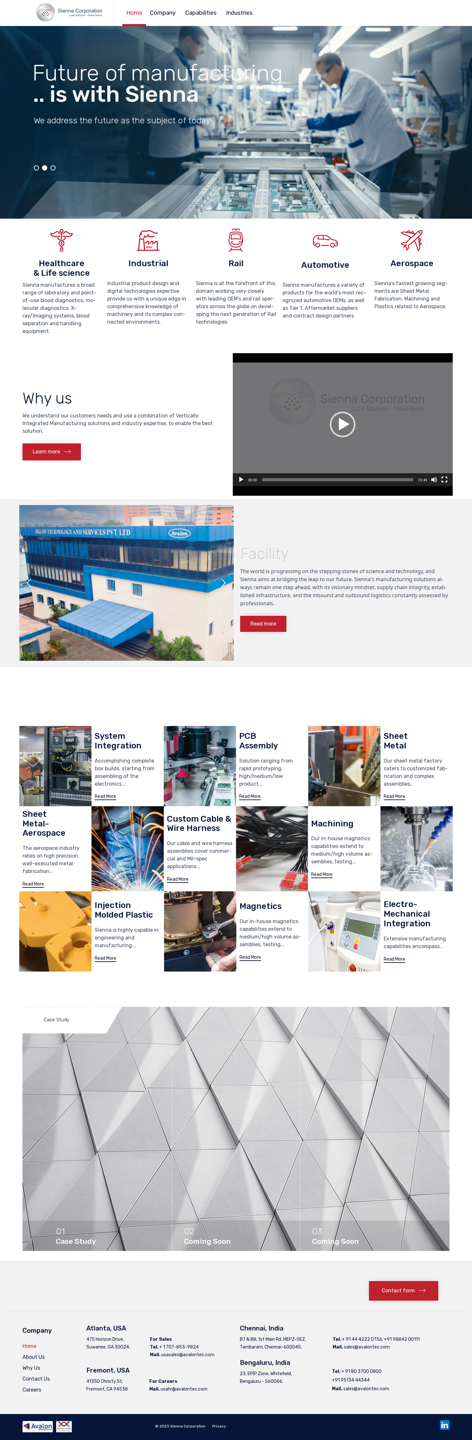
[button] (51, 451)
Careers (31, 1390)
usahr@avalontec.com (184, 1389)
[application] (343, 424)
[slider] (337, 479)
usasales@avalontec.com (187, 1354)
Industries (239, 12)
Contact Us (36, 1379)
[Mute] (434, 479)
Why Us (31, 1368)
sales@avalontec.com (367, 1347)
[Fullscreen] (444, 479)
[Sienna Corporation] (69, 12)
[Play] (241, 479)
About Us (33, 1357)
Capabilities (200, 12)
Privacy (219, 1426)
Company (163, 12)
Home (134, 12)
